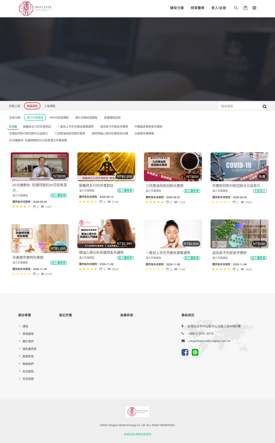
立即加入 (260, 191)
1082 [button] (248, 202)
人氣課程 (49, 106)
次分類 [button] (13, 126)
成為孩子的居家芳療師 (229, 252)
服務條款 (28, 356)
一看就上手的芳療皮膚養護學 (168, 252)
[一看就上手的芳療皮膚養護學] (173, 233)
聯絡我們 (28, 364)
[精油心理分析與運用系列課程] (106, 233)
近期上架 (14, 106)
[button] (236, 8)
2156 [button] (48, 274)
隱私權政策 (30, 349)
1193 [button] (181, 269)
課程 (25, 326)
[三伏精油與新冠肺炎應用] (173, 166)
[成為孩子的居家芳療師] (240, 233)
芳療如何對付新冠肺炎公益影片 (236, 185)
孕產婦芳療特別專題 (27, 257)
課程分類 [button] (177, 7)
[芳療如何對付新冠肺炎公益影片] (240, 166)
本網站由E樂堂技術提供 (137, 434)
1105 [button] (181, 202)
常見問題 (28, 379)
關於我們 (28, 341)
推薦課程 (32, 106)
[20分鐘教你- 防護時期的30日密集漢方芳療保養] (40, 166)
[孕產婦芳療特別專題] (40, 238)
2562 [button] (115, 269)
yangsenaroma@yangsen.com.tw (209, 341)
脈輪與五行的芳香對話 (96, 185)
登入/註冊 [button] (218, 7)
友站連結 (28, 371)
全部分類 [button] (14, 117)
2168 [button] (115, 202)
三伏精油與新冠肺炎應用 (164, 185)
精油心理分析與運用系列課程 (101, 252)
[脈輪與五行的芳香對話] (106, 166)
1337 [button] (48, 206)
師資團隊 (198, 7)
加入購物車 (59, 195)
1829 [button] (248, 269)
